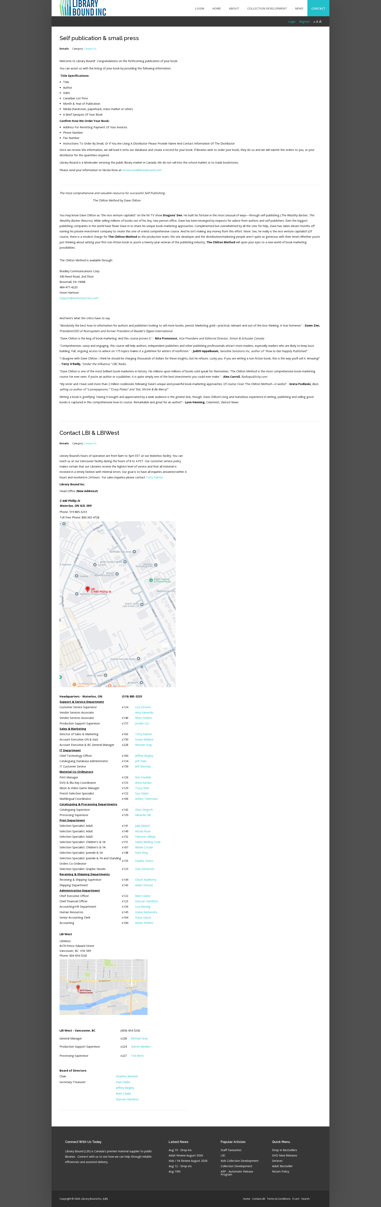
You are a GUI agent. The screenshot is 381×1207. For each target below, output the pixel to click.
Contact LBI (258, 1198)
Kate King (141, 852)
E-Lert (295, 1198)
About (234, 8)
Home (216, 8)
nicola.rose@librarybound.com (142, 170)
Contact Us (90, 48)
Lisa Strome (143, 707)
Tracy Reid (142, 788)
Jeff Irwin (140, 761)
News (299, 8)
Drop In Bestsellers (284, 1150)
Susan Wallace (144, 739)
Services (277, 1161)
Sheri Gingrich (144, 809)
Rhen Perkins (143, 718)
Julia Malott (142, 826)
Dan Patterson (144, 869)
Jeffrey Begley (144, 756)
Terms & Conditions (279, 1198)
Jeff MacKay (143, 766)
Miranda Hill (143, 815)
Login (291, 21)
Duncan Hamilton (146, 901)
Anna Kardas (143, 783)
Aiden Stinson (144, 885)
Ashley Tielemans (146, 799)
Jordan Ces (142, 723)
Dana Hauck (143, 917)
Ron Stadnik (143, 777)
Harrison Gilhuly (145, 836)
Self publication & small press (99, 38)
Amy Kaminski (144, 712)
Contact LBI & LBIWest (89, 432)
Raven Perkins (144, 923)
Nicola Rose (143, 831)
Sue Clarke (142, 793)
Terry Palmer (154, 477)
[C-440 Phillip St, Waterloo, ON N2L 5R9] (118, 604)
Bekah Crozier (144, 847)
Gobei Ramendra (146, 912)
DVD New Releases (284, 1155)
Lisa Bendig (142, 906)
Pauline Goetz (144, 861)
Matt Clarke (142, 896)
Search (305, 1198)
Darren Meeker (140, 1046)
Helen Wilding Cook (148, 842)
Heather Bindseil (127, 1076)
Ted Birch (137, 1056)
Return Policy (280, 1171)
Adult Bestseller (282, 1166)
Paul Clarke (123, 1082)
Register (304, 21)
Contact (318, 8)
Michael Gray (143, 745)
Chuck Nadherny (145, 879)
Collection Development (267, 8)
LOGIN (199, 8)
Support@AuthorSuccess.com (79, 298)
